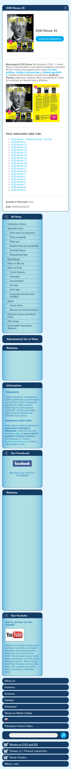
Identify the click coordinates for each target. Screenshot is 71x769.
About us (10, 680)
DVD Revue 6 (18, 182)
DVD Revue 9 (18, 190)
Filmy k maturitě (18, 237)
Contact (9, 700)
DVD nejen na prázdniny (22, 233)
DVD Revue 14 (19, 155)
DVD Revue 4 (18, 176)
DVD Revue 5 (18, 179)
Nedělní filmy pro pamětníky (24, 246)
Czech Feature (17, 272)
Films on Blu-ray (16, 263)
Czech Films (16, 305)
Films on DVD (15, 268)
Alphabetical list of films (22, 339)
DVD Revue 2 (18, 168)
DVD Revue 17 (19, 160)
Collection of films (17, 224)
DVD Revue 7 (18, 184)
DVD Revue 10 (19, 144)
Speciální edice (15, 228)
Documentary (17, 281)
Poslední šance (18, 250)
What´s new (12, 763)
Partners (10, 687)
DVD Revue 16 (19, 158)
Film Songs (13, 321)
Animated (15, 276)
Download (10, 706)
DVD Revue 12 (19, 150)
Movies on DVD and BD (23, 744)
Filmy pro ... (16, 241)
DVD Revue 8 (18, 187)
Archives (10, 693)
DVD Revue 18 (19, 163)
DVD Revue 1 (18, 142)
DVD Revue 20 (19, 171)
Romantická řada (18, 254)
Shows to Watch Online (18, 713)
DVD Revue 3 (18, 174)
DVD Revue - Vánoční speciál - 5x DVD (31, 139)
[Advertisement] (22, 365)
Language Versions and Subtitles (22, 295)
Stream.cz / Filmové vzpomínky (28, 750)
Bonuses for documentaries (24, 310)
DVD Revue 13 (19, 152)
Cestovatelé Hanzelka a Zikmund (20, 327)
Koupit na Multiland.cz (49, 39)
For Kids (14, 285)
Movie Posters (18, 757)
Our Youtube (19, 615)
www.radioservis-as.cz (17, 441)
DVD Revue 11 (19, 147)
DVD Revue (14, 259)
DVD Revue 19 (19, 166)
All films (16, 216)
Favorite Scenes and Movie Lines (22, 315)
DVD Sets (15, 289)
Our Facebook (20, 453)
